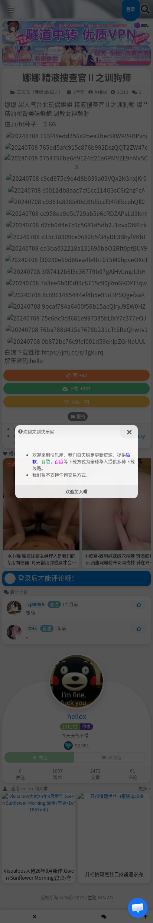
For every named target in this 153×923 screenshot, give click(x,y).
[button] (138, 908)
